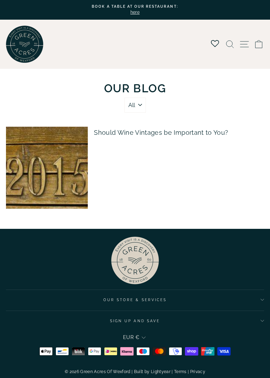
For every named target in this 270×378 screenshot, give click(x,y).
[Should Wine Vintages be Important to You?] (47, 167)
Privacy (197, 371)
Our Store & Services (135, 300)
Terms (180, 371)
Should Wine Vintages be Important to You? (161, 132)
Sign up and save (135, 321)
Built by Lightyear (152, 371)
